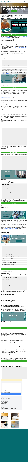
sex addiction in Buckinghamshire (13, 115)
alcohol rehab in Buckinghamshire (10, 111)
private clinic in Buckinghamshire (6, 73)
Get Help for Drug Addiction (14, 34)
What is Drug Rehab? (4, 402)
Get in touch (14, 11)
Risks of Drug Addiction (4, 404)
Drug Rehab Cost (3, 399)
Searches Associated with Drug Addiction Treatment (8, 408)
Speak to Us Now (14, 203)
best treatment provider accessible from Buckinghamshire (19, 47)
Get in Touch (14, 268)
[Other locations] (24, 1)
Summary (2, 407)
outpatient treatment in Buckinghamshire (11, 228)
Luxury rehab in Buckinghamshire (5, 97)
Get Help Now (14, 87)
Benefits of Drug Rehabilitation (5, 398)
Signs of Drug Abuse (4, 403)
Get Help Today (14, 361)
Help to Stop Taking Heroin (14, 152)
